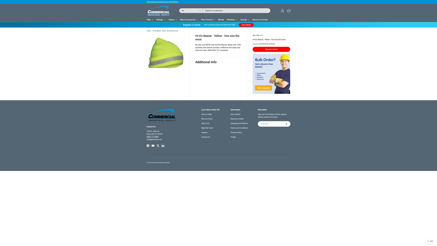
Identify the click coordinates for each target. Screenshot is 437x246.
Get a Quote (246, 25)
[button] (288, 10)
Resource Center (260, 19)
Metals (221, 19)
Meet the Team (207, 128)
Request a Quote (271, 49)
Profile (233, 137)
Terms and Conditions (239, 128)
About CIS (205, 123)
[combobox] (225, 10)
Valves (171, 19)
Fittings (159, 19)
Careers (204, 132)
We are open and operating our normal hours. (163, 2)
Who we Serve (207, 119)
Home (149, 31)
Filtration (231, 19)
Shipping (256, 44)
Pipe (149, 19)
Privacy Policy (236, 132)
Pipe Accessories (188, 19)
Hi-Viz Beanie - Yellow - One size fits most (165, 31)
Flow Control (207, 19)
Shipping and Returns (239, 123)
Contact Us (205, 137)
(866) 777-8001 (153, 137)
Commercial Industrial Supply (160, 162)
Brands (244, 19)
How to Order (206, 114)
